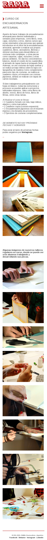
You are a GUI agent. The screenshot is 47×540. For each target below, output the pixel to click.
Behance (22, 538)
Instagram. (27, 132)
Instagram (31, 538)
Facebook (13, 538)
